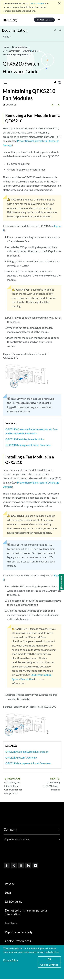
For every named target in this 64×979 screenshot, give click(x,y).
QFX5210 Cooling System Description (26, 751)
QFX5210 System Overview (21, 757)
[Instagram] (21, 866)
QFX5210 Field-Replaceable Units (24, 439)
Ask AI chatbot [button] (37, 3)
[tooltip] (55, 83)
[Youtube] (35, 866)
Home (6, 47)
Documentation (14, 30)
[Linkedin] (28, 866)
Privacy (9, 884)
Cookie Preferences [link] (18, 941)
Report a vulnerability (18, 932)
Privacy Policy (10, 960)
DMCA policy (13, 901)
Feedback (11, 923)
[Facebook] (7, 866)
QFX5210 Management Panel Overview (28, 445)
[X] (14, 866)
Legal (8, 892)
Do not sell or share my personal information (26, 912)
